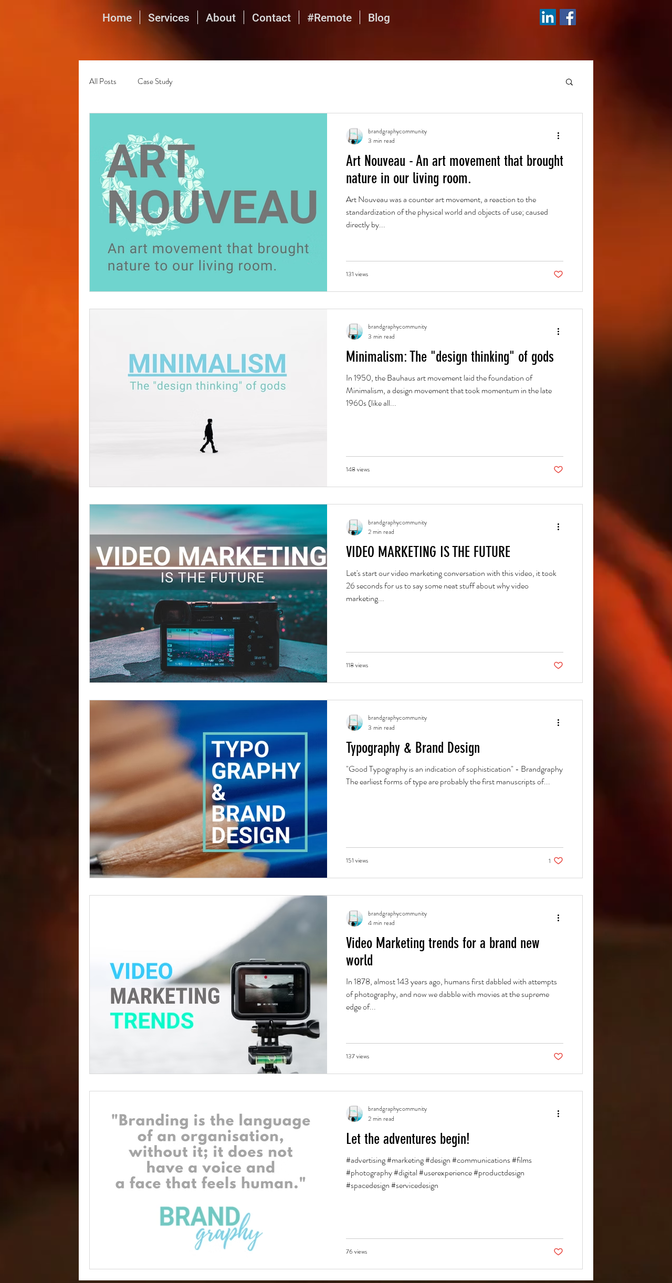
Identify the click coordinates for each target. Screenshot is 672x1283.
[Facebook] (568, 17)
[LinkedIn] (548, 17)
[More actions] (561, 136)
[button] (569, 82)
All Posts (103, 81)
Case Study (155, 81)
